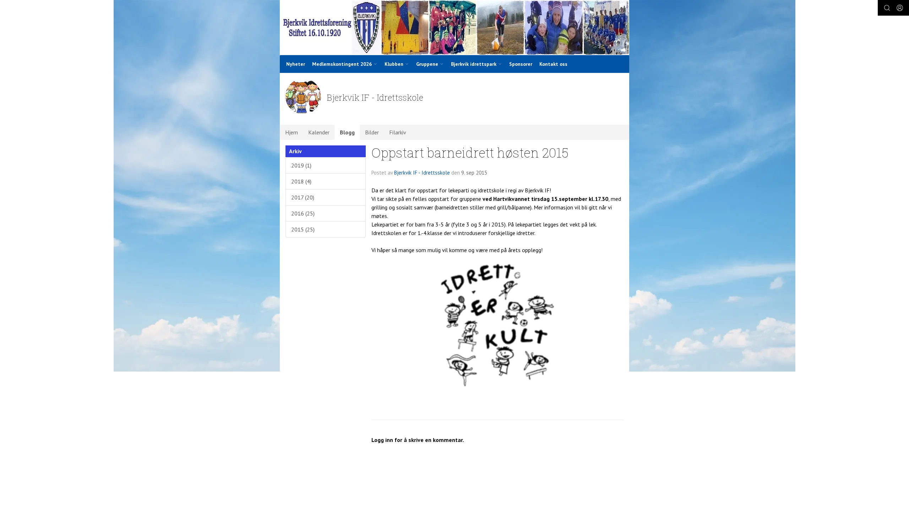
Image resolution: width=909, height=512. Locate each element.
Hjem (291, 132)
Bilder (372, 132)
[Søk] (887, 7)
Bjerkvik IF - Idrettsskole (422, 172)
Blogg (347, 132)
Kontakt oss (553, 64)
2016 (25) (303, 213)
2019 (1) (301, 165)
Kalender (319, 132)
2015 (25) (303, 229)
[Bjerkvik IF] (454, 27)
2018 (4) (301, 181)
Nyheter (295, 64)
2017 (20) (302, 197)
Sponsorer (520, 64)
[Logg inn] (899, 7)
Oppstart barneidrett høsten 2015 (469, 152)
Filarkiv (397, 132)
